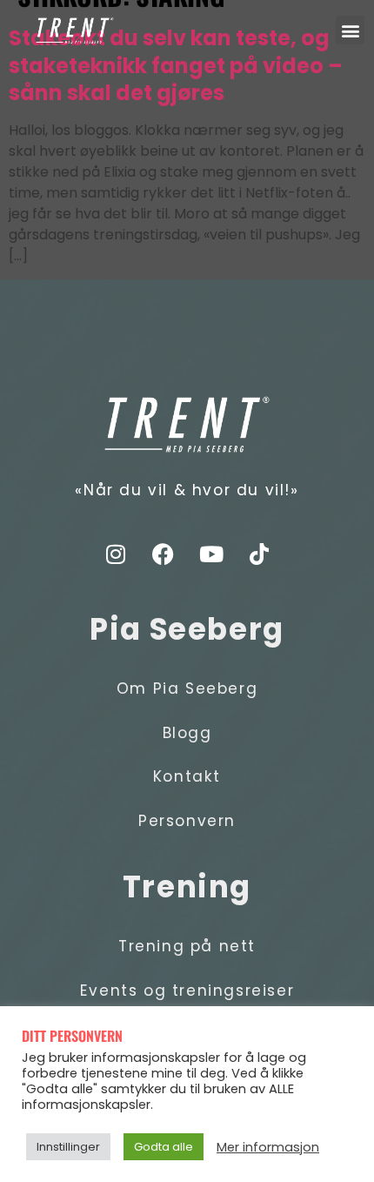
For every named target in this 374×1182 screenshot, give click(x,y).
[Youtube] (211, 554)
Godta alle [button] (163, 1146)
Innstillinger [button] (68, 1146)
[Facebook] (163, 554)
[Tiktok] (259, 554)
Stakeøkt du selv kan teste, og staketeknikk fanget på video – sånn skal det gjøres (176, 66)
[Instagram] (115, 554)
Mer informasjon (268, 1147)
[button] (350, 30)
